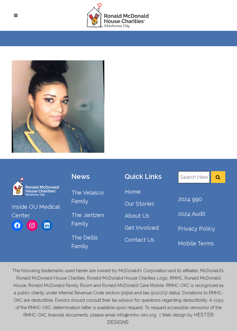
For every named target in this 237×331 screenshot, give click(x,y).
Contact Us (139, 239)
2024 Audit (191, 214)
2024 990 (190, 199)
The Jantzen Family (87, 219)
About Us (137, 215)
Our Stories (139, 203)
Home (133, 191)
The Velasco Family (87, 196)
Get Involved (142, 227)
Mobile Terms (196, 243)
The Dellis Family (84, 241)
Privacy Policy (196, 228)
